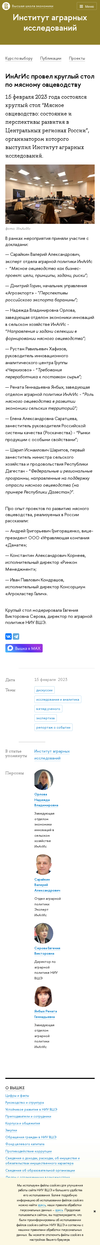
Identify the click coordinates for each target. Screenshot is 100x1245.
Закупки (11, 1130)
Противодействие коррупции (28, 1151)
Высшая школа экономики (32, 5)
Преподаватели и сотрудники (28, 1116)
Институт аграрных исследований (50, 22)
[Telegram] (16, 636)
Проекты (77, 58)
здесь (42, 1205)
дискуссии (44, 690)
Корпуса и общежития (22, 1123)
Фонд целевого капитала (24, 1144)
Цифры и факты (17, 1095)
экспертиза (45, 718)
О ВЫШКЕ (15, 1088)
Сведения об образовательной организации (40, 1170)
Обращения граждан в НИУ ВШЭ (31, 1137)
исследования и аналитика (57, 699)
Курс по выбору (19, 58)
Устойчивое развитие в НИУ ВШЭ (31, 1109)
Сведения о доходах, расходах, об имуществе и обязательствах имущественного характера (42, 1161)
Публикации (50, 58)
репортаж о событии (53, 727)
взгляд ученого (48, 708)
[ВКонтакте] (8, 636)
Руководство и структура (24, 1102)
